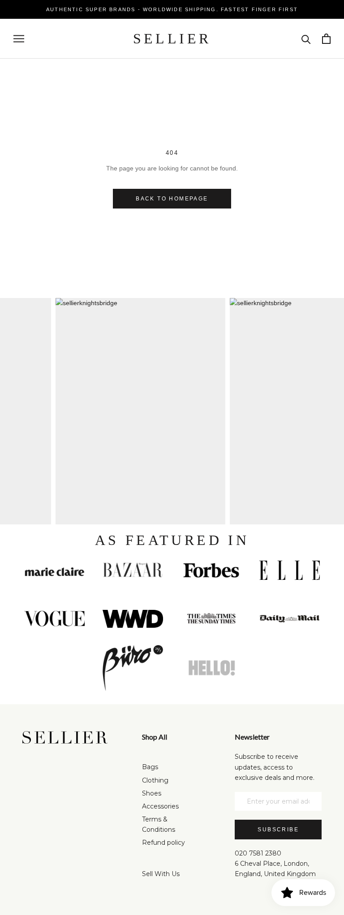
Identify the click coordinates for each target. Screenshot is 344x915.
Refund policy (163, 842)
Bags (150, 767)
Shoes (151, 793)
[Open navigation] (18, 39)
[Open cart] (326, 39)
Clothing (155, 780)
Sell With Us (161, 874)
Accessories (160, 806)
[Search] (306, 38)
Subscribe (278, 829)
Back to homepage (172, 199)
